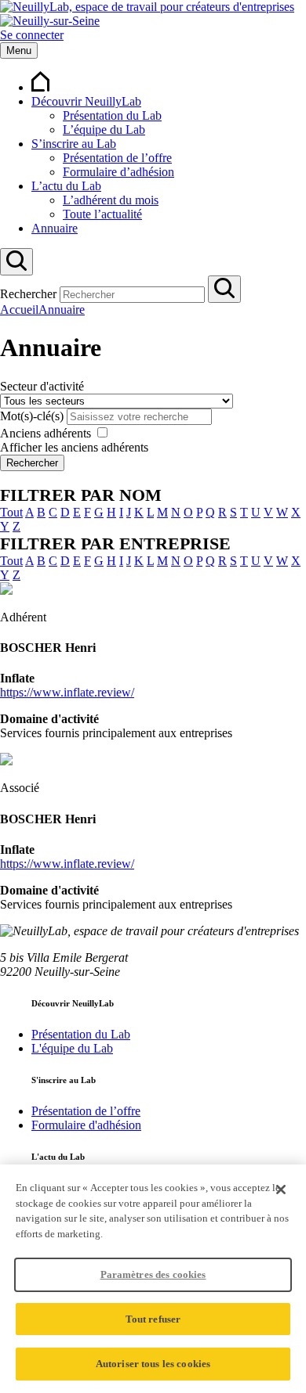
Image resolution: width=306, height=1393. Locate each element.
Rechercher (28, 294)
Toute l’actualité (102, 214)
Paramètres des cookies (153, 1274)
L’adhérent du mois (110, 200)
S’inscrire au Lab (73, 143)
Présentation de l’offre (117, 157)
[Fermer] (281, 1189)
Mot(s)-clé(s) (32, 416)
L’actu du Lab (66, 186)
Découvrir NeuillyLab (86, 101)
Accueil (19, 309)
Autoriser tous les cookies (153, 1364)
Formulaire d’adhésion (118, 171)
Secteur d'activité (42, 386)
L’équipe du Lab (104, 129)
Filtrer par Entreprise (115, 543)
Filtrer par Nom (81, 495)
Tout (11, 512)
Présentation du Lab (112, 115)
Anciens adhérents (45, 433)
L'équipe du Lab (72, 1048)
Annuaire (54, 228)
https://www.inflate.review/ (67, 692)
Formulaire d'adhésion (86, 1125)
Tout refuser (153, 1319)
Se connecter (32, 34)
